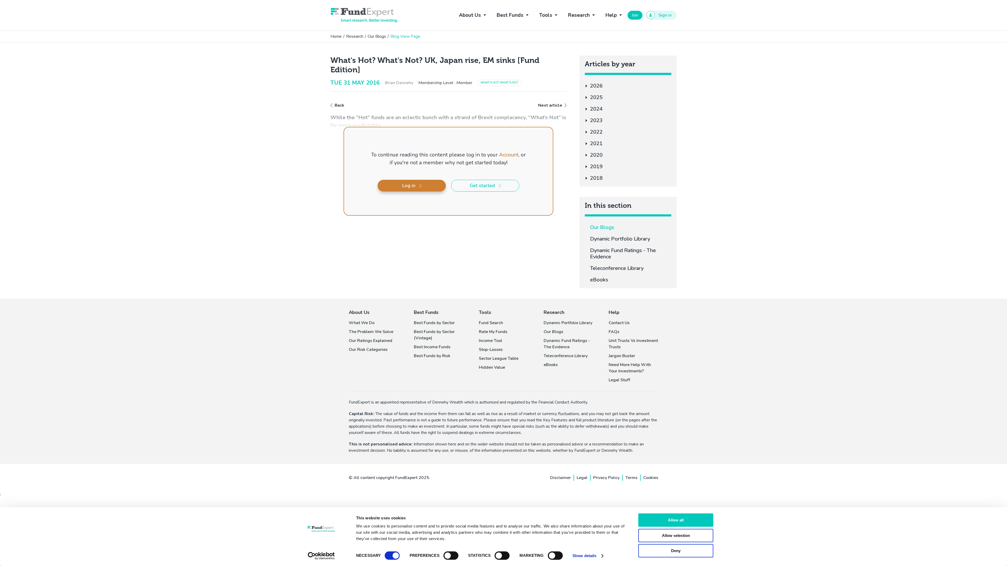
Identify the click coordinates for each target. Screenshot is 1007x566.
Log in (408, 185)
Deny (676, 550)
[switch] (450, 555)
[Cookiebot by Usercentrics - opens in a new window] (321, 556)
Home (336, 36)
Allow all (676, 520)
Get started (482, 185)
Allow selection (676, 535)
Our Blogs (377, 36)
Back (339, 105)
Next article (550, 105)
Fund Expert (364, 15)
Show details (584, 555)
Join (635, 15)
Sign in (665, 15)
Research (354, 36)
